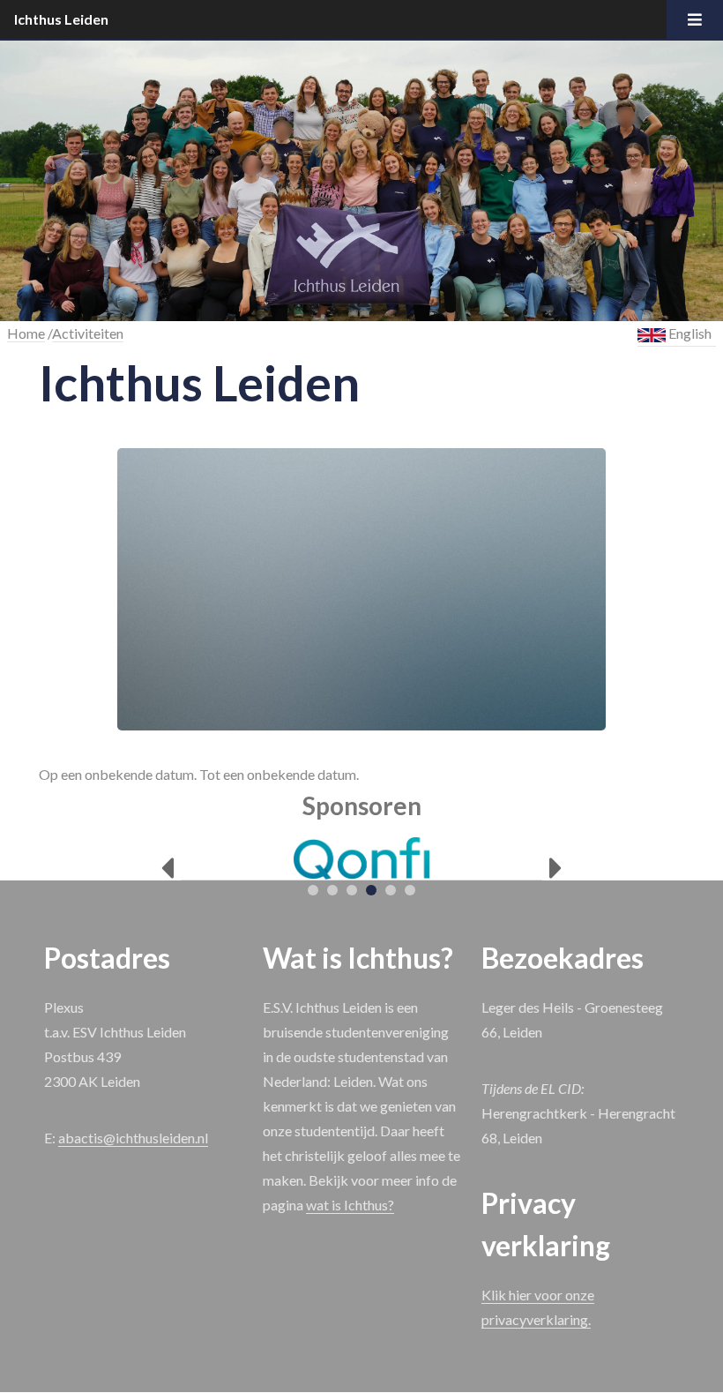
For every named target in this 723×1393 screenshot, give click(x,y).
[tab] (313, 890)
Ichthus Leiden (61, 19)
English (689, 333)
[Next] (556, 868)
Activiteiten (87, 333)
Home (26, 333)
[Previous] (167, 868)
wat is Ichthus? (350, 1204)
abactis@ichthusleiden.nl (133, 1137)
